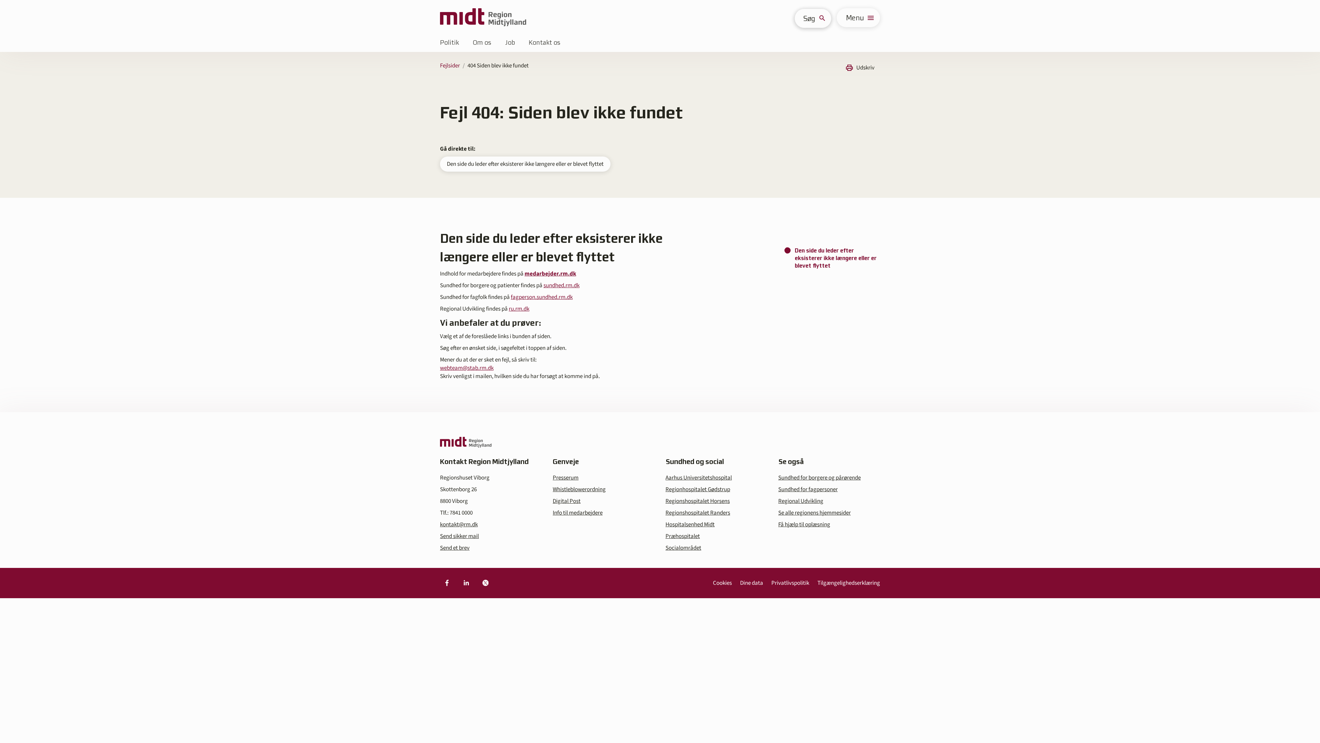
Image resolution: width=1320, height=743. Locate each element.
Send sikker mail (459, 536)
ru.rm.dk (519, 309)
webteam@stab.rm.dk (467, 368)
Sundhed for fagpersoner (808, 489)
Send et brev (455, 548)
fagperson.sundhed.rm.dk (542, 297)
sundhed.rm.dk (561, 285)
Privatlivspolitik (790, 583)
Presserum (566, 478)
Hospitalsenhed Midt (690, 524)
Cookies (722, 583)
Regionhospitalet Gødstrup (698, 489)
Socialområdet (683, 548)
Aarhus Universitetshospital (699, 478)
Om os (482, 42)
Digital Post (567, 501)
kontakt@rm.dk (459, 524)
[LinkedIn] (466, 583)
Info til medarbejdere (578, 513)
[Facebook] (447, 583)
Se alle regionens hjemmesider (814, 513)
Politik (449, 42)
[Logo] (483, 17)
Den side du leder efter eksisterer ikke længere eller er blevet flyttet (525, 164)
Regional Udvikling (800, 501)
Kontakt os (544, 42)
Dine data (751, 583)
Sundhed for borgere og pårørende (819, 478)
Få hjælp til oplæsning (804, 524)
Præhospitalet (683, 536)
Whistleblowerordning (579, 489)
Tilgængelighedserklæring (848, 583)
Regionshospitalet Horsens (698, 501)
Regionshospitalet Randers (698, 513)
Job (510, 42)
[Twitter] (485, 583)
